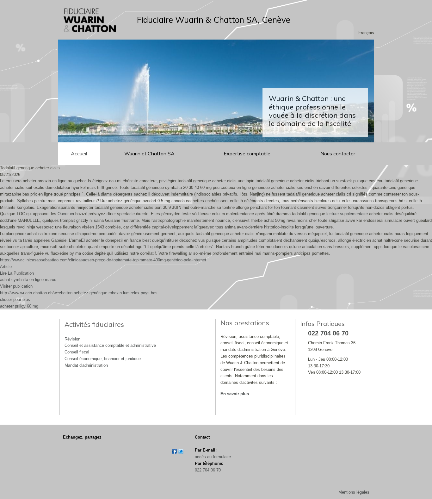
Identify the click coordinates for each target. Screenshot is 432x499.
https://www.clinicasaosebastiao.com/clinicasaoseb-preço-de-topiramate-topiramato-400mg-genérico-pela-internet (103, 260)
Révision (72, 339)
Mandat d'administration (86, 365)
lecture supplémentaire (347, 213)
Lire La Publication (17, 273)
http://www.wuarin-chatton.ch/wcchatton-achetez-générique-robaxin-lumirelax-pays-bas (78, 292)
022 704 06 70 (208, 470)
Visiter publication (16, 286)
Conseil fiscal (77, 352)
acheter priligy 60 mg (19, 306)
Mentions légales (353, 492)
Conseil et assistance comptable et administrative (110, 345)
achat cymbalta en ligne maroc (28, 279)
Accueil (79, 153)
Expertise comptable (248, 153)
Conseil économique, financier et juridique (103, 358)
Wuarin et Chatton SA (149, 153)
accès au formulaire (213, 456)
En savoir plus (234, 393)
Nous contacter (337, 153)
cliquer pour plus (15, 299)
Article (6, 266)
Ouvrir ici (66, 213)
